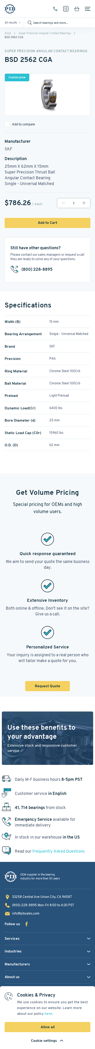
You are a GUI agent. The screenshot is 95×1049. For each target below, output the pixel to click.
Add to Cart (47, 222)
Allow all (48, 1027)
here (48, 1013)
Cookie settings (44, 1040)
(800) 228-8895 (55, 8)
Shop (8, 33)
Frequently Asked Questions (58, 851)
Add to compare (23, 124)
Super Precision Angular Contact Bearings (44, 33)
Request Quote (47, 686)
